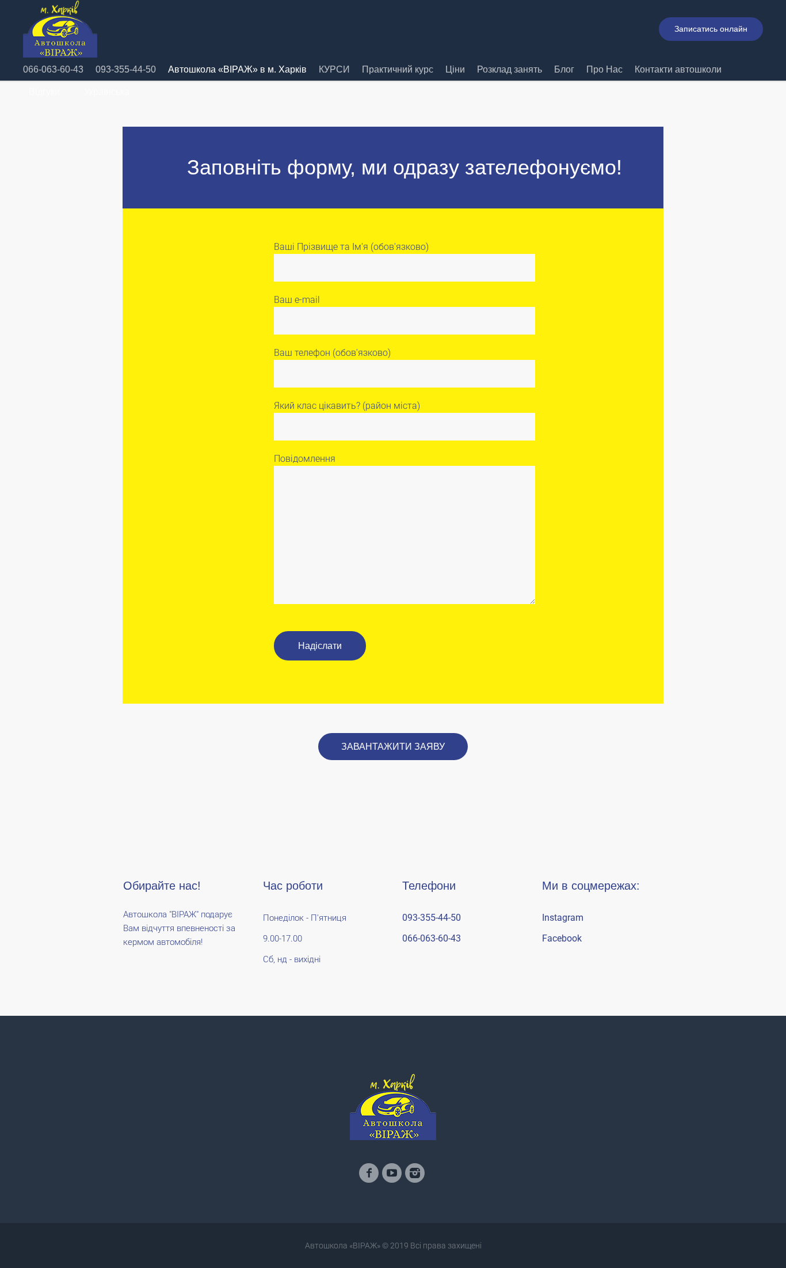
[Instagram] (415, 1173)
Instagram (562, 917)
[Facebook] (369, 1173)
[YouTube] (392, 1173)
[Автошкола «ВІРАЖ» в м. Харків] (393, 1106)
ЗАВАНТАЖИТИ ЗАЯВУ (393, 746)
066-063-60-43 (431, 938)
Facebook (562, 938)
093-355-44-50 (431, 917)
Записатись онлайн (710, 28)
